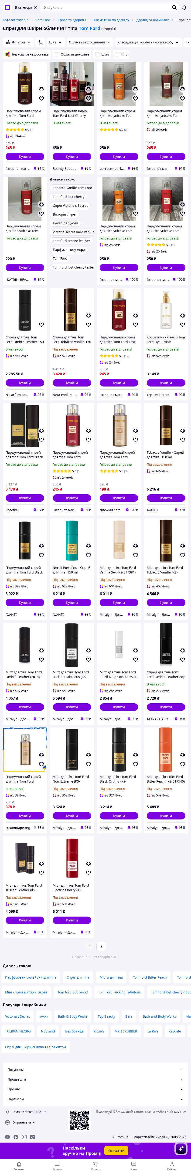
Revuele (175, 1031)
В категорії (23, 7)
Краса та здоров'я (72, 20)
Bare (129, 1016)
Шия (105, 54)
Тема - (22, 1112)
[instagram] (24, 1137)
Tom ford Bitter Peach (150, 977)
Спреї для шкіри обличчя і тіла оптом (35, 1047)
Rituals (99, 1031)
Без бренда (74, 1031)
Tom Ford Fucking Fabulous (119, 992)
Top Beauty (106, 1016)
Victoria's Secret (17, 1016)
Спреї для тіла (78, 977)
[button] (25, 156)
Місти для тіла (111, 977)
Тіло (124, 54)
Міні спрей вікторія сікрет (26, 992)
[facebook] (16, 1137)
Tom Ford (43, 20)
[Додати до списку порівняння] (41, 89)
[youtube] (7, 1137)
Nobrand (48, 1031)
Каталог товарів (15, 20)
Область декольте (75, 54)
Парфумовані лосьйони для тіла (30, 977)
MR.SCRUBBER (126, 1031)
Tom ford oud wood (73, 992)
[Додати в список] (41, 98)
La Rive (152, 1031)
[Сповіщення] (184, 7)
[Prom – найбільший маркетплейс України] (7, 7)
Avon (44, 1016)
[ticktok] (32, 1137)
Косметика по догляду (111, 20)
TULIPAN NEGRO (18, 1031)
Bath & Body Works (73, 1016)
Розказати (116, 1150)
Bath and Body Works (159, 1016)
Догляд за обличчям (152, 20)
